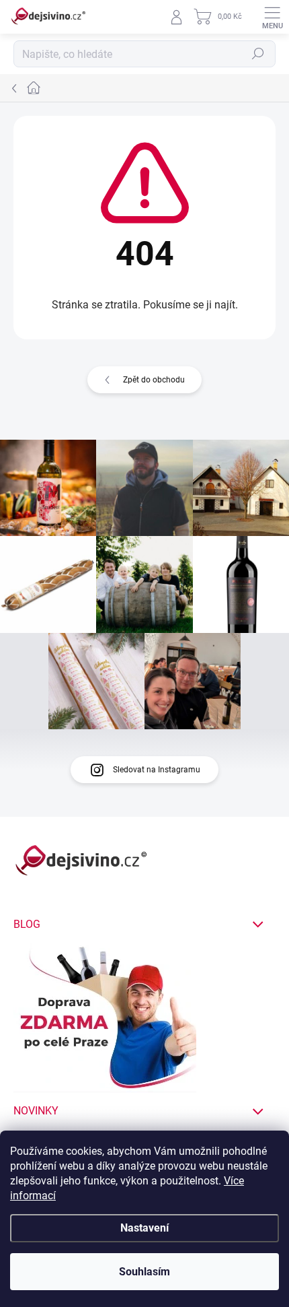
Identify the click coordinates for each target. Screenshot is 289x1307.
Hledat (258, 54)
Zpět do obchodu (154, 379)
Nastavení (144, 1227)
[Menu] (272, 17)
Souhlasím (144, 1271)
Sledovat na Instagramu (156, 769)
